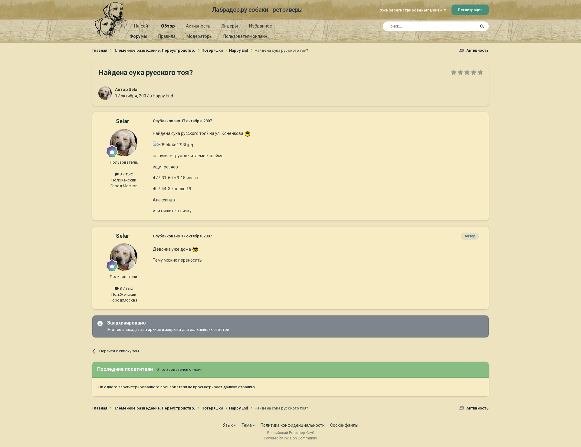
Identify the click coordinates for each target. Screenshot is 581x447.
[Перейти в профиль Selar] (105, 93)
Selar (134, 89)
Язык (228, 425)
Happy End (163, 95)
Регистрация (470, 10)
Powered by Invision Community (290, 438)
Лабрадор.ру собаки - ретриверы (257, 9)
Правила (167, 36)
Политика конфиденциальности (293, 425)
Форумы (138, 36)
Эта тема (459, 26)
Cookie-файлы (344, 425)
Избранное (260, 26)
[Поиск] (482, 26)
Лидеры (229, 26)
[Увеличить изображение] (247, 133)
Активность (198, 26)
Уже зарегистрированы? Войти (412, 10)
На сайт (142, 26)
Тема (247, 425)
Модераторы (199, 36)
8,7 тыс (126, 174)
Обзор (168, 26)
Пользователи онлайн (245, 36)
